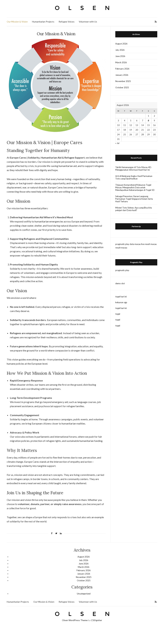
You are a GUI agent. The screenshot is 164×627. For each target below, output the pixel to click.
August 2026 (121, 43)
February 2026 (122, 68)
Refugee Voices (66, 21)
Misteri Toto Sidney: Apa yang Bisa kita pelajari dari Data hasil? (133, 209)
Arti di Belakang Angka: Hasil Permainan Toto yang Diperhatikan (133, 177)
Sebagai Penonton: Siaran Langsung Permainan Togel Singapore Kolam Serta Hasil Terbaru (134, 199)
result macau (121, 247)
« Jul (117, 143)
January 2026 (121, 75)
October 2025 (122, 87)
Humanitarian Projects (43, 21)
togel (117, 314)
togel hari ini (121, 296)
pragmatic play (122, 244)
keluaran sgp (121, 302)
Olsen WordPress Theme (75, 620)
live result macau (149, 244)
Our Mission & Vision (17, 21)
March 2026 (121, 62)
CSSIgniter (96, 620)
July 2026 (120, 50)
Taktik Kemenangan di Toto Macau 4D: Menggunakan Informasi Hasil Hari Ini (133, 168)
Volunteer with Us (88, 21)
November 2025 (123, 81)
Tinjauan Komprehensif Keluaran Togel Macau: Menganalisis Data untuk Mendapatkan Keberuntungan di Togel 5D (135, 187)
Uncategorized (83, 593)
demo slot (120, 283)
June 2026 (120, 56)
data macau (135, 244)
